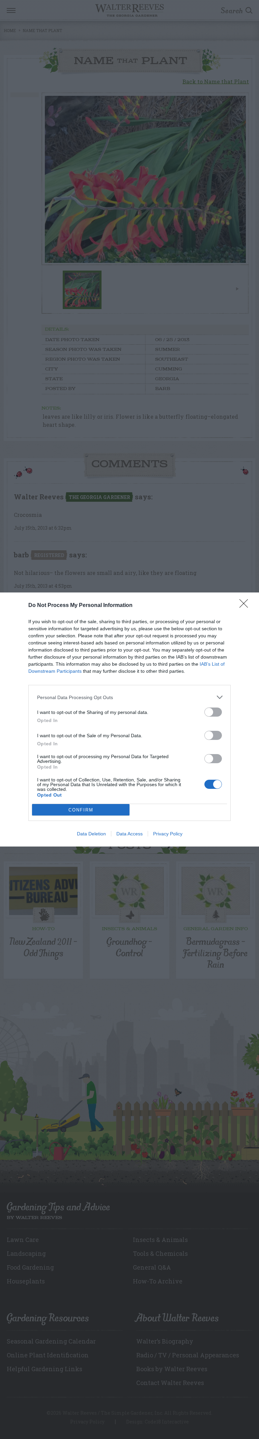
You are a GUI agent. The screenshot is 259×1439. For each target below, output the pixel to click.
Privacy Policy (167, 833)
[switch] (213, 712)
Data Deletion (91, 833)
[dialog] (129, 719)
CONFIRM (80, 809)
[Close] (245, 605)
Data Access (129, 833)
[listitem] (129, 697)
